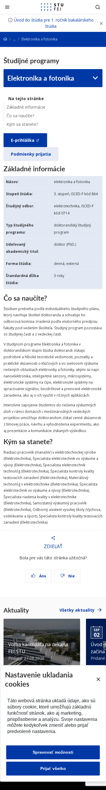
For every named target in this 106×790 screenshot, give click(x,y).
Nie (71, 576)
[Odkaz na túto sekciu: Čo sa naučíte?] (50, 298)
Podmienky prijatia (31, 154)
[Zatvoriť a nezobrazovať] (101, 23)
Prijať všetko (53, 768)
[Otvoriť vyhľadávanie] (98, 7)
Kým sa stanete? (22, 124)
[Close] (98, 679)
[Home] (5, 39)
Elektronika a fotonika (40, 78)
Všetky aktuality (77, 610)
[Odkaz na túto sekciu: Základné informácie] (68, 168)
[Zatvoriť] (7, 7)
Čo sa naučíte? (20, 115)
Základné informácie (25, 107)
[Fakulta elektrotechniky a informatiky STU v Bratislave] (52, 7)
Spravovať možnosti (53, 752)
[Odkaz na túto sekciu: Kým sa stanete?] (55, 441)
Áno (42, 576)
